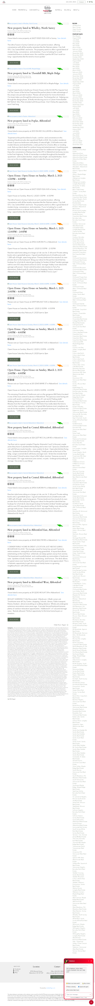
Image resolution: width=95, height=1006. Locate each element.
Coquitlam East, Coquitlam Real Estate (59, 643)
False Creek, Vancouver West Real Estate (79, 435)
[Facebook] (87, 2)
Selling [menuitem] (67, 10)
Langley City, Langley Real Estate (24, 664)
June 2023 (76, 110)
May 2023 (76, 112)
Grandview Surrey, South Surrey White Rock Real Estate (79, 486)
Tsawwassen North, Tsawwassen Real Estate (79, 848)
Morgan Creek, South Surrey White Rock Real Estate (35, 668)
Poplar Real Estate (78, 673)
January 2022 (77, 142)
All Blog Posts (77, 25)
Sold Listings (77, 31)
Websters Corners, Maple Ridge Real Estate (54, 691)
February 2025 (77, 72)
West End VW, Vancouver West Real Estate (31, 692)
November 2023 (78, 101)
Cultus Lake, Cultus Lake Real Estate (56, 645)
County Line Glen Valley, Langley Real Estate (53, 644)
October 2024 (77, 80)
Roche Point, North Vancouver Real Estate (20, 676)
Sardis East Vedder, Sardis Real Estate (19, 678)
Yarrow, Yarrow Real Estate (50, 696)
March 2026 (76, 47)
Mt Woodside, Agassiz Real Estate (54, 668)
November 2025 (78, 55)
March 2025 (77, 70)
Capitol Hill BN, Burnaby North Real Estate (79, 233)
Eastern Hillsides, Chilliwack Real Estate (47, 649)
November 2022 (78, 123)
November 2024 (78, 78)
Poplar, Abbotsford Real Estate (20, 125)
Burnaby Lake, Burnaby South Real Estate (79, 220)
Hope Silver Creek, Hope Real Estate (23, 662)
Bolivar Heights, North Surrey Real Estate (45, 631)
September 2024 (78, 82)
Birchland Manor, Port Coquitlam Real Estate (25, 631)
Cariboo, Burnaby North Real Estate (19, 635)
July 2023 (76, 108)
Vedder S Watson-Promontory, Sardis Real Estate (18, 691)
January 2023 (77, 120)
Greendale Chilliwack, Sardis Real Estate (46, 657)
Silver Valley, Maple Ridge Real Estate (28, 681)
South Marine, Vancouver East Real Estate (46, 681)
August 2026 (77, 38)
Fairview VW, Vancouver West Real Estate (79, 429)
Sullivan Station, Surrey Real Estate (39, 685)
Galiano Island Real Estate (50, 654)
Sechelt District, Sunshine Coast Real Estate (79, 762)
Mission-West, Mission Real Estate (59, 667)
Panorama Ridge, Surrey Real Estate (54, 672)
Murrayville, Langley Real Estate (38, 669)
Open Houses (77, 29)
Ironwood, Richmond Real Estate (53, 662)
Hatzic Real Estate (55, 659)
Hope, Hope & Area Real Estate (39, 662)
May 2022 (76, 135)
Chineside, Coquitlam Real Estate (15, 641)
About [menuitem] (75, 10)
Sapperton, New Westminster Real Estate (42, 677)
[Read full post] (38, 24)
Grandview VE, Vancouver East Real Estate (27, 657)
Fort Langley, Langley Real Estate (37, 653)
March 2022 (76, 139)
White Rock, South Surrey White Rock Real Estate (41, 693)
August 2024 (77, 83)
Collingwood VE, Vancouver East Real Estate (22, 643)
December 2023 (78, 99)
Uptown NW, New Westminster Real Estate (41, 688)
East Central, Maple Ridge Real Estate (60, 648)
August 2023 (77, 106)
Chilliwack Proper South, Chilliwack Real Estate (38, 639)
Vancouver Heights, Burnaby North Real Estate (18, 690)
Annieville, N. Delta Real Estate (47, 630)
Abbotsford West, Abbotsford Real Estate (22, 586)
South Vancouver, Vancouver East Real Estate (27, 682)
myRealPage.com (50, 988)
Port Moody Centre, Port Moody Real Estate (50, 673)
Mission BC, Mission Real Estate (36, 667)
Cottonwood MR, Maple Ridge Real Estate (34, 644)
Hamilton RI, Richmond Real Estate (44, 658)
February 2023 (77, 118)
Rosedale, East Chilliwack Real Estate (55, 676)
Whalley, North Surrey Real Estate (20, 32)
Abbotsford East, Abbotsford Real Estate (22, 534)
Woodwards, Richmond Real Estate (54, 695)
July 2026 (76, 40)
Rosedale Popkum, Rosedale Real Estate (38, 676)
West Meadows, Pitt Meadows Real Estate (50, 692)
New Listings (77, 27)
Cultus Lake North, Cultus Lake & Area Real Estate (79, 355)
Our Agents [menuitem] (33, 10)
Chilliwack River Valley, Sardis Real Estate (17, 640)
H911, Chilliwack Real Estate (30, 658)
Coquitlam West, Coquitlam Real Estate (16, 644)
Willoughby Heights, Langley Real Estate (37, 695)
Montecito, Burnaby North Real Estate (16, 668)
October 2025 (77, 57)
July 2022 (76, 131)
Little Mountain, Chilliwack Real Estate (56, 664)
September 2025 (78, 59)
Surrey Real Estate (55, 686)
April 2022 (76, 137)
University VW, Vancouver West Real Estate (22, 688)
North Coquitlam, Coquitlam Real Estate (54, 669)
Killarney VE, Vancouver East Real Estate (79, 562)
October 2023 (77, 102)
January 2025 (77, 74)
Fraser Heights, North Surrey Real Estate (53, 653)
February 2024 (77, 95)
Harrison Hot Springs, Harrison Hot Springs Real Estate (23, 659)
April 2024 (76, 91)
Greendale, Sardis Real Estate (61, 657)
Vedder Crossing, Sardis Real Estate (36, 690)
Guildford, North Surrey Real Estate (16, 658)
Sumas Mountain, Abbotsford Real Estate (57, 685)
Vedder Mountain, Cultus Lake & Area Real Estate (55, 690)
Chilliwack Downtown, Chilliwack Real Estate (55, 636)
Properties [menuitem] (22, 10)
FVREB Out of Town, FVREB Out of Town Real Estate (33, 654)
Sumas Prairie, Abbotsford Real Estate (16, 686)
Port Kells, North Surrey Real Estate (32, 673)
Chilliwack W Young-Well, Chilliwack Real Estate (37, 640)
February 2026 (77, 49)
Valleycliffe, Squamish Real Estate (58, 688)
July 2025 (76, 63)
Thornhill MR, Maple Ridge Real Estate (21, 77)
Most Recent (76, 36)
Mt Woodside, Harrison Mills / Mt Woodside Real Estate (80, 635)
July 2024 (76, 85)
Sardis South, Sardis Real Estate (46, 678)
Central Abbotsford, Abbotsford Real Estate (23, 236)
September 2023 (78, 104)
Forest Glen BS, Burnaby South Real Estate (20, 653)
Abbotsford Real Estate (80, 157)
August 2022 (77, 129)
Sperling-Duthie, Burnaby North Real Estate (79, 793)
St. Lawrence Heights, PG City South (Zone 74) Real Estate (32, 683)
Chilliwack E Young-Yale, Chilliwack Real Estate (18, 638)
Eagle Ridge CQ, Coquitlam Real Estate (25, 648)
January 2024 (77, 97)
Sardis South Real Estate (33, 678)
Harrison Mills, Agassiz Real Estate (42, 659)
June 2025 (76, 64)
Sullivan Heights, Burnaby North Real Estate (22, 685)
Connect (81, 2)
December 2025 (78, 53)
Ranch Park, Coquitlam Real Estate (43, 674)
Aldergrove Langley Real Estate (15, 630)
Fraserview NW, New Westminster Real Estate (79, 458)
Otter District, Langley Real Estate (15, 672)
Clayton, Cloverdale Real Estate (29, 641)
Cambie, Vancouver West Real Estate (28, 634)
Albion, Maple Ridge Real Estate (62, 629)
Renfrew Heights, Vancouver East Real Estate (79, 701)
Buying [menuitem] (57, 10)
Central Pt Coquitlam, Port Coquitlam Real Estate (34, 636)
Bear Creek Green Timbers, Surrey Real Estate (79, 191)
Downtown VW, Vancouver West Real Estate (79, 380)
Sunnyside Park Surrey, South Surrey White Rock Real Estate (37, 686)
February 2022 (77, 141)
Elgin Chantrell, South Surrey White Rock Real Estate (46, 650)
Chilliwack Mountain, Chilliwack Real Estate (37, 638)
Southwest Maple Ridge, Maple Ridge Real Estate (48, 682)
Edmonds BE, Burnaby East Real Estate (26, 650)
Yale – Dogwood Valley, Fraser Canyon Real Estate (80, 943)
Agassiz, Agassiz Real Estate (48, 629)
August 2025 (77, 61)
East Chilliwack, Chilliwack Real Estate (16, 649)
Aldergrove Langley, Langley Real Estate (31, 630)
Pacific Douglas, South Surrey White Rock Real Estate (34, 672)
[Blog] (92, 2)
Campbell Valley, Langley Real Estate (44, 634)
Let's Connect (57, 977)
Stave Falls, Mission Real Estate (52, 683)
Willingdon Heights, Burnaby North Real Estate (18, 695)
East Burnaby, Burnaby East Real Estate (42, 648)
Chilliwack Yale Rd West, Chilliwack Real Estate (58, 640)
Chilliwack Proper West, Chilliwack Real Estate (58, 639)
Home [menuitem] (14, 10)
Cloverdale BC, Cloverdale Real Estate (45, 641)
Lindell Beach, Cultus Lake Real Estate (40, 664)
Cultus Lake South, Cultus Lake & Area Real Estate (37, 645)
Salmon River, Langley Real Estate (26, 677)
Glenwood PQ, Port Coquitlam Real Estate (44, 655)
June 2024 (76, 87)
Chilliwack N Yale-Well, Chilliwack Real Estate (57, 638)
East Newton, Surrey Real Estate (31, 649)
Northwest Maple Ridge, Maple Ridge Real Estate (56, 671)
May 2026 (76, 43)
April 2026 (76, 45)
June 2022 (76, 133)
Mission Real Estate (47, 667)
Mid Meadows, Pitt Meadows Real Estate (20, 667)
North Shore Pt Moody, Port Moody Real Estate (35, 671)
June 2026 (76, 42)
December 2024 (78, 76)
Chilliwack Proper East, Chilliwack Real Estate (17, 639)
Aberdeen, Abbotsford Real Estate (33, 629)
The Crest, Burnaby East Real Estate (28, 687)
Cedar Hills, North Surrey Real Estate (35, 635)
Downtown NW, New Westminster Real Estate (79, 374)
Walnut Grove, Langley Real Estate (37, 691)
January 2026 (77, 51)
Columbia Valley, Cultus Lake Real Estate (41, 643)
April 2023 (76, 114)
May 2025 (76, 66)
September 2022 (78, 127)
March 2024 (76, 93)
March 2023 (76, 116)
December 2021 (78, 144)
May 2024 (76, 89)
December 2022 (78, 121)
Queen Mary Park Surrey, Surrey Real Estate (25, 674)
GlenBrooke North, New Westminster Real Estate (23, 655)
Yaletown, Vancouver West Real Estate (35, 696)
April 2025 (76, 68)
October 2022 (77, 125)
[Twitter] (90, 2)
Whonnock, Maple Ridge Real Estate (60, 693)
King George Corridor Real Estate (27, 663)
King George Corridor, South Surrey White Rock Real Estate (48, 663)
